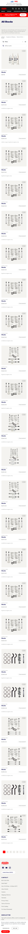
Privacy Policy (4, 900)
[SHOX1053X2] (14, 59)
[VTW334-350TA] (14, 220)
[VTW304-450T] (14, 524)
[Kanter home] (2, 15)
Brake (3, 11)
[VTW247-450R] (14, 756)
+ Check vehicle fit (22, 74)
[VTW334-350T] (14, 254)
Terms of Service (5, 903)
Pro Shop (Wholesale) (6, 909)
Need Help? (4, 883)
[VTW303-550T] (14, 591)
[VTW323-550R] (14, 321)
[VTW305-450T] (14, 490)
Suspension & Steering (20, 11)
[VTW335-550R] (14, 190)
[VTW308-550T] (14, 389)
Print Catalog (4, 906)
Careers (3, 892)
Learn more (19, 4)
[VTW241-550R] (14, 823)
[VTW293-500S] (14, 658)
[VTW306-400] (14, 456)
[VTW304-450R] (14, 557)
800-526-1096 (5, 880)
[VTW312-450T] (14, 355)
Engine (9, 11)
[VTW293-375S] (14, 692)
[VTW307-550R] (14, 422)
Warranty (3, 897)
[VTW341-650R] (14, 156)
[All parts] (25, 8)
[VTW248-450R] (14, 726)
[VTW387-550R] (14, 89)
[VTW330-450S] (14, 288)
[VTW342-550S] (14, 123)
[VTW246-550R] (14, 790)
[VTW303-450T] (14, 625)
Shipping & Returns (6, 895)
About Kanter (4, 889)
